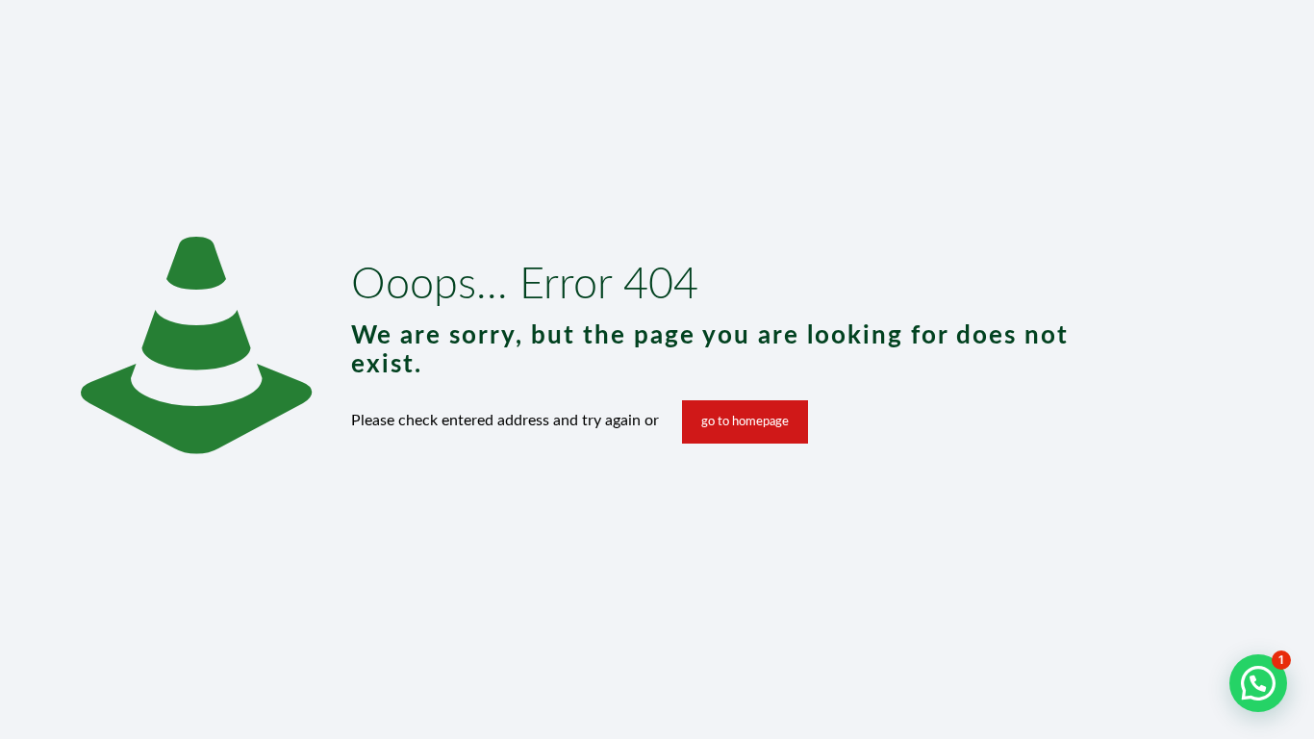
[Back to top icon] (1221, 699)
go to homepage (745, 422)
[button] (1258, 683)
